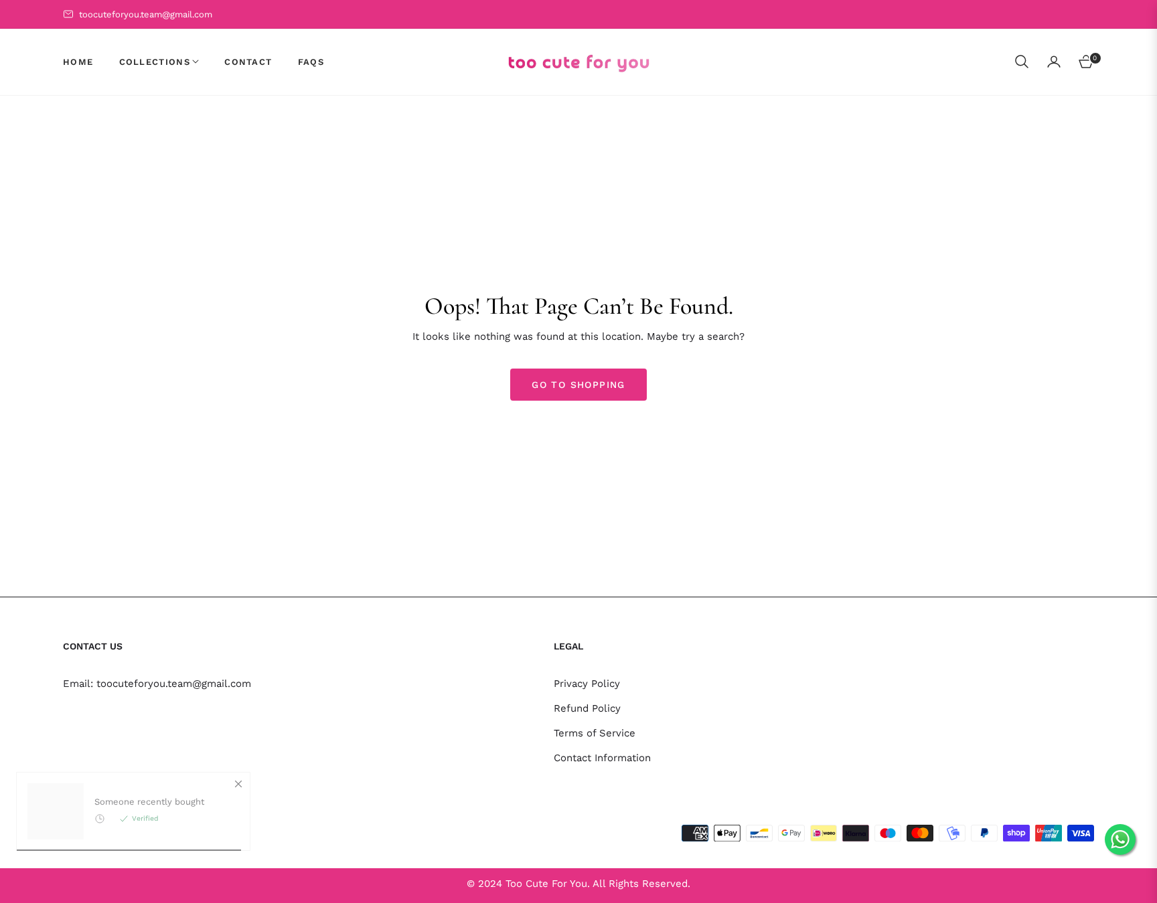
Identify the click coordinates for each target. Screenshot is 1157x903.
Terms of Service (594, 733)
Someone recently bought (149, 832)
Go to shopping (578, 384)
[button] (1022, 61)
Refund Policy (587, 708)
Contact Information (602, 758)
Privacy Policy (587, 684)
